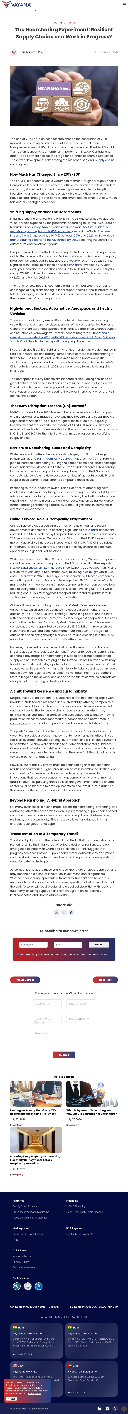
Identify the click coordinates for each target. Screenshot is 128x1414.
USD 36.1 (74, 626)
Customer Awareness (24, 1267)
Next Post (105, 980)
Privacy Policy (20, 1261)
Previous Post (25, 980)
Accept (11, 1399)
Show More (16, 1125)
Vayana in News (21, 1256)
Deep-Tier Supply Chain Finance (84, 1211)
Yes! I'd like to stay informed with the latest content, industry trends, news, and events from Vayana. (65, 954)
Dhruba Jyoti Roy (31, 52)
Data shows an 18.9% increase (41, 568)
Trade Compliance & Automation (30, 1217)
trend (20, 286)
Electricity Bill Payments (79, 1234)
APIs (15, 1239)
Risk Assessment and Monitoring (30, 1211)
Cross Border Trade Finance (28, 1234)
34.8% (89, 572)
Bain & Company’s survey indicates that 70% (68, 459)
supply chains (104, 160)
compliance (18, 723)
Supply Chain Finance (24, 1206)
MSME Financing (76, 1206)
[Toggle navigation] (125, 4)
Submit (64, 1055)
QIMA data (74, 265)
